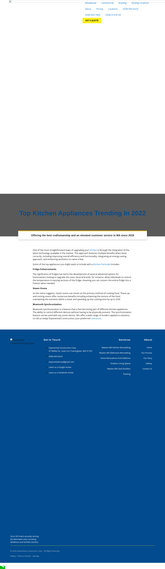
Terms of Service (24, 556)
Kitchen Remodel (101, 264)
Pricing (99, 8)
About (88, 8)
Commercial (107, 2)
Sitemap (35, 556)
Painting (126, 374)
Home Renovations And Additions (115, 358)
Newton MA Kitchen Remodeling (116, 347)
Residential (90, 2)
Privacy (13, 556)
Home (149, 347)
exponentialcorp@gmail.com (61, 362)
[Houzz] (149, 549)
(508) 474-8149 (113, 14)
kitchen (93, 250)
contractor (96, 318)
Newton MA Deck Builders (118, 368)
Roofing (122, 2)
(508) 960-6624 (130, 8)
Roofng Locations (140, 2)
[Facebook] (141, 549)
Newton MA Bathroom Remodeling (114, 352)
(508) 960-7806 (92, 14)
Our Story (147, 358)
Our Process (146, 352)
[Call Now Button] (2, 567)
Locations (113, 8)
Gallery (149, 363)
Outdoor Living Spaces (120, 363)
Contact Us (147, 368)
